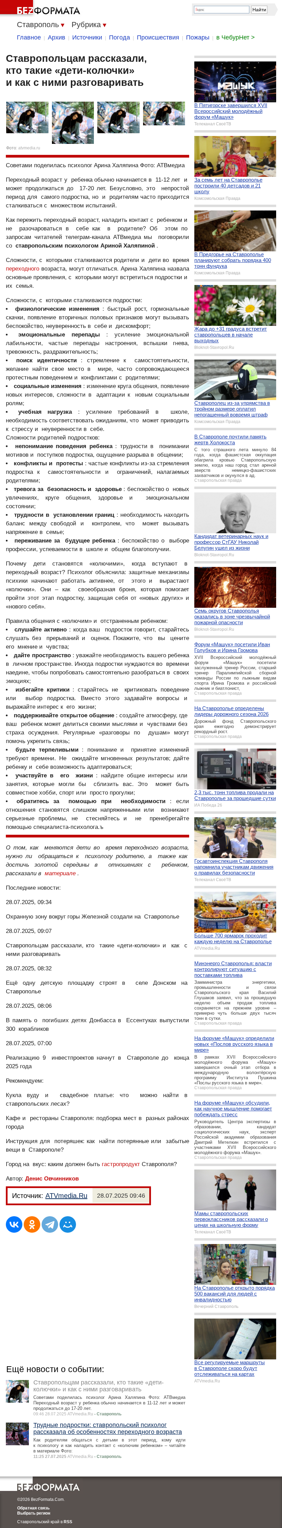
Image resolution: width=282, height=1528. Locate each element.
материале (60, 873)
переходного (22, 268)
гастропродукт (121, 1164)
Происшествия (158, 37)
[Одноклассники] (32, 1224)
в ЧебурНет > (235, 37)
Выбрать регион (33, 1513)
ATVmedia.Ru (66, 1195)
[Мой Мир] (67, 1224)
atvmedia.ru (29, 148)
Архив (56, 37)
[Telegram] (50, 1224)
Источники (87, 37)
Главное (29, 37)
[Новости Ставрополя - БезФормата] (41, 8)
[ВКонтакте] (14, 1224)
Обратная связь (33, 1508)
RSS (68, 1521)
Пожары (197, 37)
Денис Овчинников (52, 1178)
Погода (119, 37)
